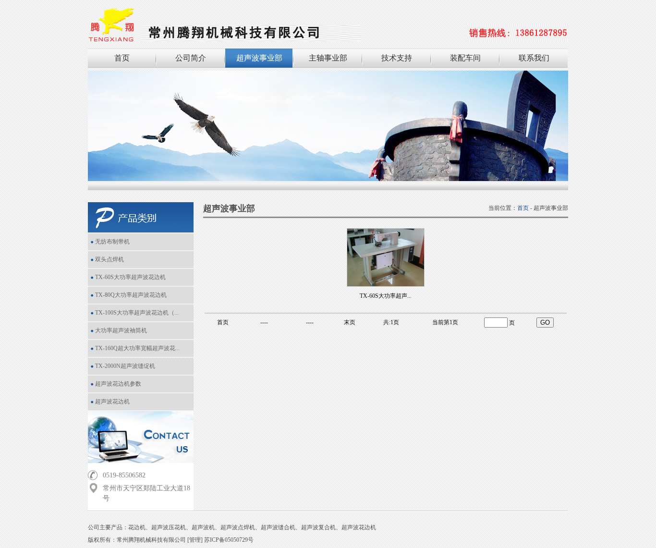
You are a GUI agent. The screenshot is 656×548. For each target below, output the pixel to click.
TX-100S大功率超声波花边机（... (137, 312)
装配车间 (465, 58)
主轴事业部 (328, 58)
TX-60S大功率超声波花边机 (130, 277)
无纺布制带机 (112, 241)
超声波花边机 (112, 401)
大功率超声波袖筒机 (121, 330)
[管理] (195, 539)
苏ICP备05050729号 (229, 539)
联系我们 (534, 58)
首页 (122, 58)
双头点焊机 (109, 259)
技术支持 (396, 58)
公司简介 (190, 58)
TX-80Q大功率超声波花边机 (131, 295)
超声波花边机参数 (118, 383)
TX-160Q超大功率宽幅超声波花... (137, 348)
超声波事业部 (259, 58)
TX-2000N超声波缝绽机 (125, 366)
